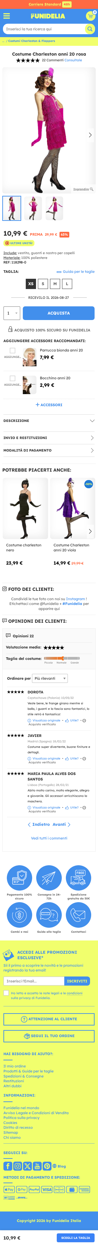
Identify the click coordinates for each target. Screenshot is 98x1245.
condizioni (75, 993)
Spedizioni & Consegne (23, 1076)
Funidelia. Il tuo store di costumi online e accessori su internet (48, 15)
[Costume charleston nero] (25, 508)
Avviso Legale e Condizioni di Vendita (36, 1113)
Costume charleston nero (23, 547)
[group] (11, 208)
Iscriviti (77, 981)
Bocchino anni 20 (55, 378)
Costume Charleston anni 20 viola (71, 547)
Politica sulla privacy (21, 1117)
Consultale (73, 60)
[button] (90, 135)
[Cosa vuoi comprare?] (6, 16)
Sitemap (10, 1132)
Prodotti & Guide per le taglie (28, 1071)
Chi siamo (12, 1137)
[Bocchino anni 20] (29, 385)
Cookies (10, 1122)
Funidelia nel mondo (21, 1108)
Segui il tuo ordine (52, 1035)
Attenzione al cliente (52, 1019)
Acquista (59, 313)
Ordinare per (19, 678)
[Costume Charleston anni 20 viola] (72, 508)
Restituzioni (13, 1081)
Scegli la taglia (75, 1238)
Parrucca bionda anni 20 (61, 350)
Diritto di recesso (18, 1127)
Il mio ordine (14, 1066)
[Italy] (7, 1167)
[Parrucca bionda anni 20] (29, 357)
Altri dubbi (12, 1086)
